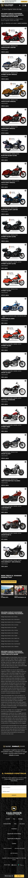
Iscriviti (14, 795)
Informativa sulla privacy (19, 848)
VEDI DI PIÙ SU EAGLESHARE (9, 581)
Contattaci (14, 828)
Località (8, 819)
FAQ (15, 824)
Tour (14, 819)
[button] (14, 40)
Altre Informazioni (14, 853)
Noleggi (20, 819)
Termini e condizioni (8, 848)
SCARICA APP (24, 1)
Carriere (14, 843)
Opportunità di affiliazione (14, 838)
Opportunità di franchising (14, 833)
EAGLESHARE (7, 824)
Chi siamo (22, 824)
